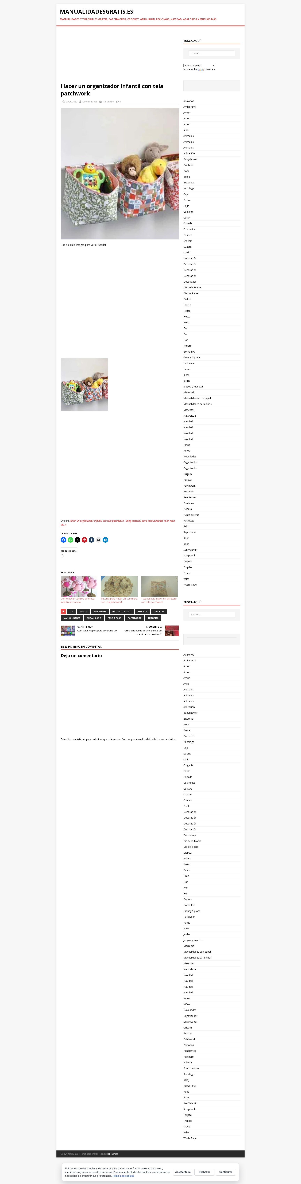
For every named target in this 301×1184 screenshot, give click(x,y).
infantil (142, 611)
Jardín (186, 380)
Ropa (186, 538)
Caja (185, 194)
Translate (209, 69)
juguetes (159, 611)
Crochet (187, 240)
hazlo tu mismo (121, 611)
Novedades (189, 456)
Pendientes (189, 497)
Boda (186, 171)
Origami (187, 474)
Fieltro (187, 310)
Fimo (186, 322)
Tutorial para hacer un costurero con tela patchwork (119, 600)
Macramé (188, 392)
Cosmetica (189, 229)
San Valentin (190, 549)
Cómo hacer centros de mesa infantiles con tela (77, 600)
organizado (94, 618)
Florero (187, 345)
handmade (100, 611)
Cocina (187, 200)
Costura (187, 235)
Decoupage (189, 281)
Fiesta (186, 316)
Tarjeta (187, 561)
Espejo (187, 305)
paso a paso (114, 618)
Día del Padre (191, 293)
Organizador (190, 462)
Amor (186, 112)
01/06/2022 (71, 101)
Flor (185, 328)
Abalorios (188, 101)
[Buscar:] (211, 53)
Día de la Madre (192, 287)
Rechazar (204, 1171)
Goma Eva (189, 351)
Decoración (189, 258)
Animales (188, 136)
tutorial (153, 618)
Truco (186, 573)
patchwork (134, 618)
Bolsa (186, 176)
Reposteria (189, 532)
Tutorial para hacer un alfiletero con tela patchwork (159, 600)
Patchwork (108, 101)
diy (72, 611)
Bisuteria (188, 165)
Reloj (186, 526)
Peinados (188, 491)
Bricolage (188, 188)
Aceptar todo (183, 1171)
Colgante (188, 211)
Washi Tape (190, 584)
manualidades (71, 618)
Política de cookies (123, 1175)
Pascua (187, 479)
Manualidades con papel (197, 398)
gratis (83, 611)
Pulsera (187, 508)
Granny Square (191, 357)
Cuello (186, 252)
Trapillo (187, 567)
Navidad (188, 421)
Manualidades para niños (197, 404)
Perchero (188, 503)
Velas (186, 578)
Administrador (89, 101)
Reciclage (188, 520)
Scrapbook (189, 555)
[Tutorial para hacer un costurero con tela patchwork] (119, 586)
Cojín (186, 206)
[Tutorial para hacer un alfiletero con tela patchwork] (159, 586)
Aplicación (189, 153)
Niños (186, 444)
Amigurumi (189, 106)
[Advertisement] (120, 56)
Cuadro (187, 246)
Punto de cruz (191, 514)
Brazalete (188, 182)
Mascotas (189, 410)
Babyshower (190, 159)
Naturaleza (189, 415)
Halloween (189, 363)
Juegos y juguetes (193, 386)
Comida (187, 223)
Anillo (186, 130)
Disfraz (187, 299)
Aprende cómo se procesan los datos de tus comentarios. (143, 739)
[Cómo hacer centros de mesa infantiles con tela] (79, 586)
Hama (186, 369)
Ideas (186, 374)
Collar (186, 217)
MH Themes (112, 1153)
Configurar (225, 1171)
